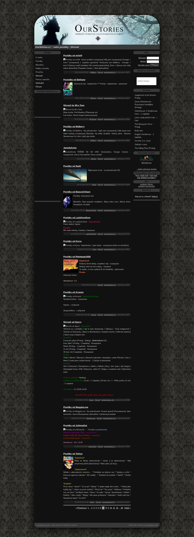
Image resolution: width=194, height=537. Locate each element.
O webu (39, 57)
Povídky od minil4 (72, 55)
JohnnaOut (92, 446)
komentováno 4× (110, 140)
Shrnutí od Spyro (72, 322)
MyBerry (93, 72)
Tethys (92, 502)
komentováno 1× (110, 119)
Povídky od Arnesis (73, 292)
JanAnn (93, 159)
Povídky (39, 61)
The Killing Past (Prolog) (145, 148)
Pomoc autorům (42, 79)
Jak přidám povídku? (146, 178)
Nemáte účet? (144, 65)
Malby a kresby (42, 68)
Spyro (91, 400)
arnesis (93, 315)
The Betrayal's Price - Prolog (144, 125)
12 (117, 508)
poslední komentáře (146, 186)
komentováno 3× (110, 72)
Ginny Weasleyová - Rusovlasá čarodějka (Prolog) (144, 104)
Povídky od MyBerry (73, 126)
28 (122, 508)
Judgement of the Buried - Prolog (146, 96)
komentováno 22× (109, 418)
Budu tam (139, 130)
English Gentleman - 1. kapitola (144, 135)
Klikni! (155, 197)
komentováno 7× (110, 446)
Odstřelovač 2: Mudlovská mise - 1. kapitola (146, 112)
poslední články (146, 184)
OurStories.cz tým (43, 525)
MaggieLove (90, 418)
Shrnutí (100, 72)
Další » (127, 508)
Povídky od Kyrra (72, 241)
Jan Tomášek (149, 525)
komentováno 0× (110, 98)
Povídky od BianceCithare (76, 192)
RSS (156, 525)
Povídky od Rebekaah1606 (77, 256)
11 (114, 508)
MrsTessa (92, 119)
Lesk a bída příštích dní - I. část (146, 119)
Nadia (94, 184)
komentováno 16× (107, 400)
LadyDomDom (91, 234)
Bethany (93, 98)
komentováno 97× (108, 502)
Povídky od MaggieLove (75, 407)
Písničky (39, 72)
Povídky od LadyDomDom (76, 217)
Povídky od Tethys (72, 454)
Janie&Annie (70, 148)
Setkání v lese (141, 144)
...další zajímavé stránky (146, 169)
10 (111, 508)
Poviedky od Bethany (74, 79)
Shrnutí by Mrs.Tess (73, 105)
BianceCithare (91, 210)
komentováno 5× (110, 159)
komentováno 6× (110, 285)
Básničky (40, 65)
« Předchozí (81, 508)
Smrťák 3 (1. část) (142, 141)
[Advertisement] (97, 6)
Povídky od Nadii (72, 166)
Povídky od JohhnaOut (75, 425)
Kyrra (94, 249)
